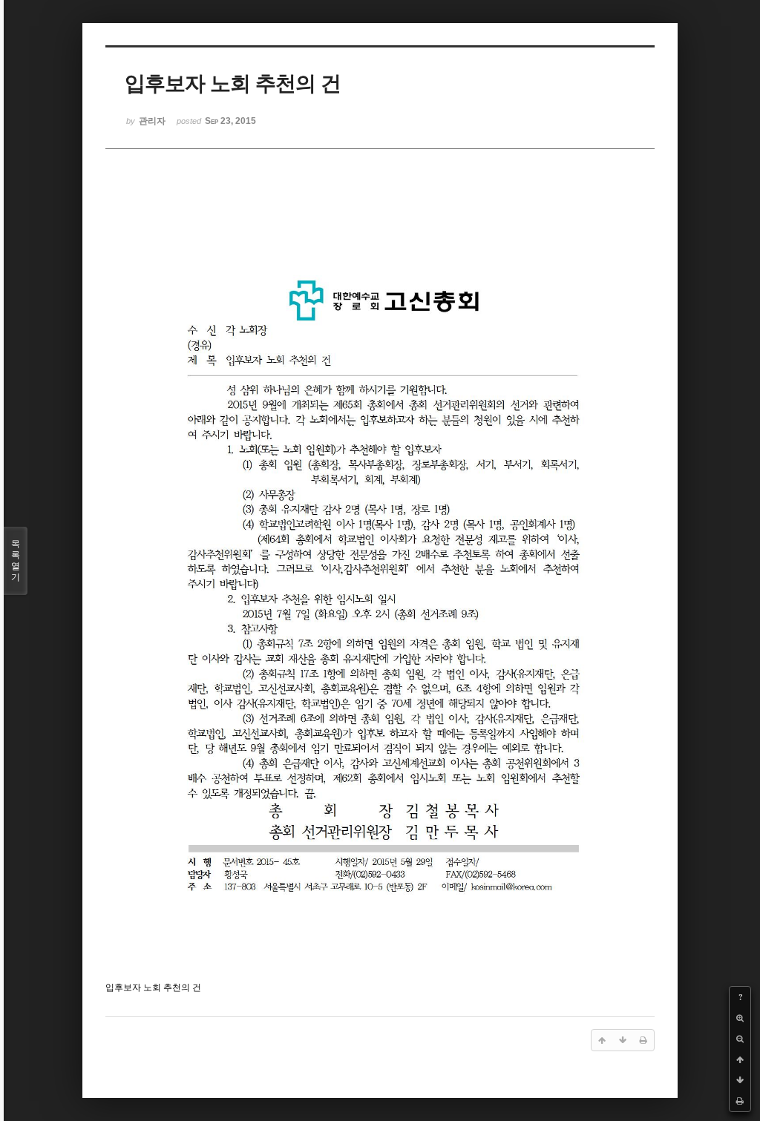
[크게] (740, 1017)
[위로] (740, 1059)
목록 (15, 560)
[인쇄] (740, 1101)
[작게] (740, 1038)
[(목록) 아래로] (740, 1080)
